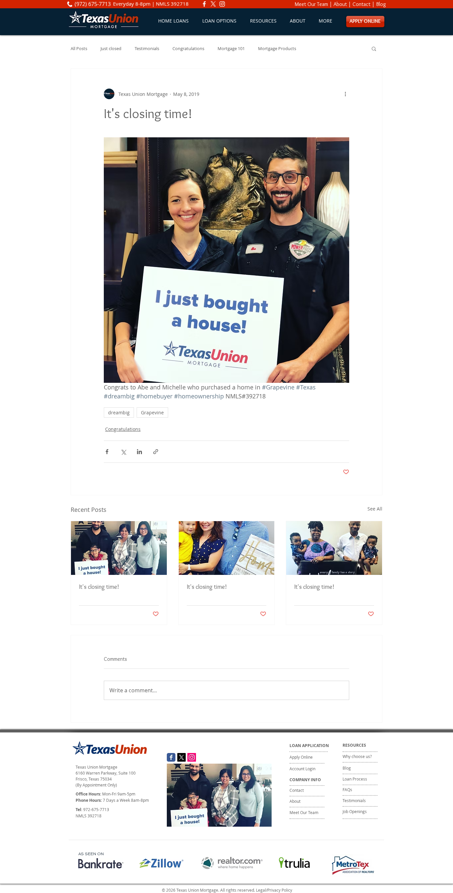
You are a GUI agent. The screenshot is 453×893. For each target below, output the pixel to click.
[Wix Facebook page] (171, 757)
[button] (219, 20)
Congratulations (188, 48)
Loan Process (355, 779)
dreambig (119, 412)
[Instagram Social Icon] (191, 757)
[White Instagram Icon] (222, 4)
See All (374, 509)
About (340, 4)
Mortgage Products (277, 48)
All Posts (79, 48)
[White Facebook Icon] (204, 4)
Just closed (110, 48)
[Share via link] (156, 451)
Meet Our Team (311, 4)
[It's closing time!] (119, 548)
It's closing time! (99, 586)
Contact (361, 4)
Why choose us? (357, 756)
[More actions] (345, 94)
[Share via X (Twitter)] (123, 451)
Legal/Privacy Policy (274, 890)
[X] (213, 4)
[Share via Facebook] (107, 451)
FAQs (347, 789)
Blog (381, 4)
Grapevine (152, 412)
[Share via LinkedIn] (139, 451)
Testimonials (147, 48)
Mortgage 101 (231, 48)
